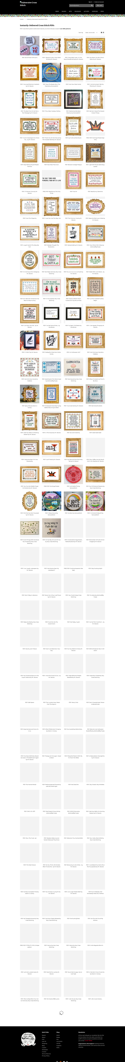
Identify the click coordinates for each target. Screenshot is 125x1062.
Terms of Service (46, 1053)
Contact (44, 1051)
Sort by (81, 32)
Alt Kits (86, 11)
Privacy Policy (45, 1055)
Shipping (44, 1043)
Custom (44, 1047)
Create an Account (99, 2)
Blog (43, 1045)
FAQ (43, 1039)
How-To (44, 1041)
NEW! (57, 11)
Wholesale (45, 1049)
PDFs (102, 11)
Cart (100, 5)
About (43, 1037)
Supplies (95, 11)
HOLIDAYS (78, 11)
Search (44, 1035)
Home (21, 19)
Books (64, 11)
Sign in (90, 2)
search (58, 28)
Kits (70, 11)
